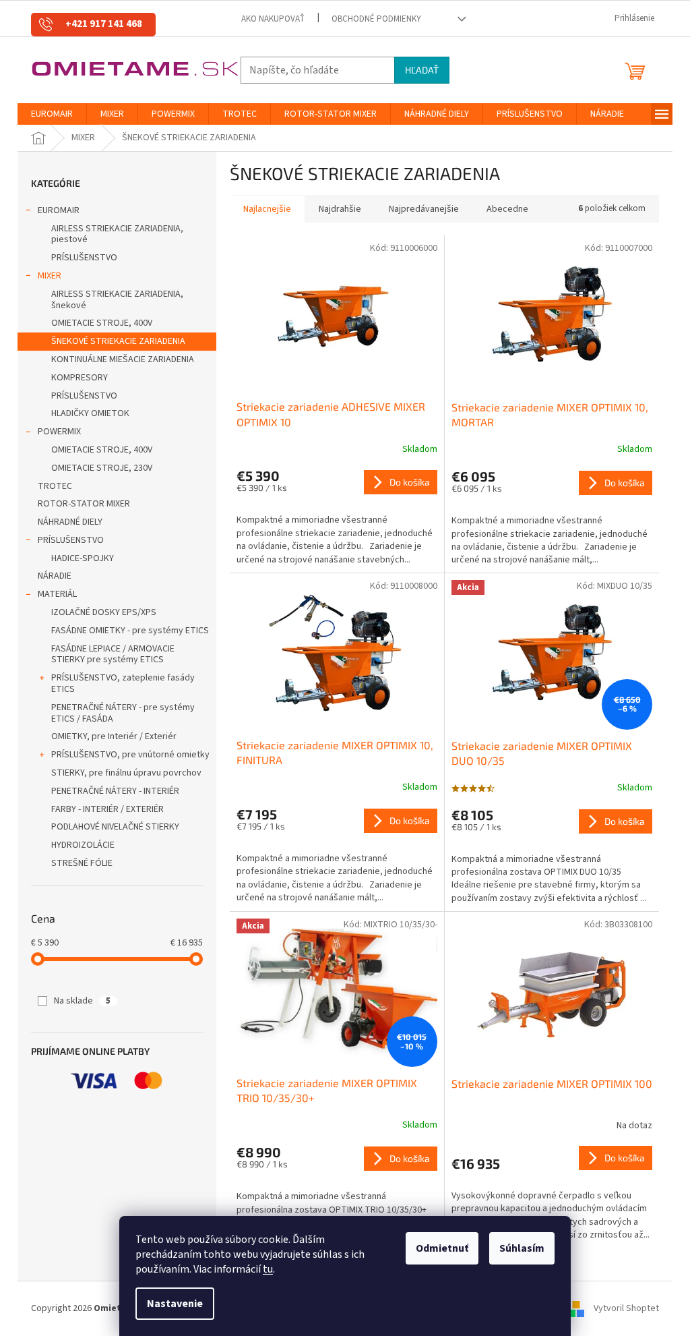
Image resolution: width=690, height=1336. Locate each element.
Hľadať (422, 70)
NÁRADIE (54, 576)
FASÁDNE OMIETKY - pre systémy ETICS (130, 630)
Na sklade (82, 1001)
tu (268, 1269)
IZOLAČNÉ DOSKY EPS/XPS (103, 612)
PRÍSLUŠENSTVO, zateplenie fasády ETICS (123, 683)
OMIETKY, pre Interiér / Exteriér (114, 736)
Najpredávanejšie (424, 209)
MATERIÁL (57, 594)
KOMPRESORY (79, 377)
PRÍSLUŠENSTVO (84, 257)
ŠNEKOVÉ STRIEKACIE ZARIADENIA (118, 341)
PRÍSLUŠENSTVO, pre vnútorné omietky (130, 754)
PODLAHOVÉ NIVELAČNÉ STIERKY (115, 827)
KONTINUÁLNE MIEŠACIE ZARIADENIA (122, 359)
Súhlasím (521, 1248)
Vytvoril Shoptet (626, 1308)
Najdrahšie (340, 209)
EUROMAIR (59, 210)
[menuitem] (52, 114)
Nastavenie (175, 1303)
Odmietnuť (442, 1248)
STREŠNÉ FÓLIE (82, 863)
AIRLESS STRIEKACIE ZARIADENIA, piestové (117, 234)
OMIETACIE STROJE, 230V (101, 468)
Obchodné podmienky (376, 19)
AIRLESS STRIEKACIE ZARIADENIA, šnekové (117, 299)
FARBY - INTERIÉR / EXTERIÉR (107, 809)
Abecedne (507, 209)
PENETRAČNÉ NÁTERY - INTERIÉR (115, 791)
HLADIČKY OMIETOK (90, 413)
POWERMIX (59, 431)
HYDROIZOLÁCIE (83, 845)
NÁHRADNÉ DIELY (70, 522)
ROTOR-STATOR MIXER (84, 504)
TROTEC (55, 486)
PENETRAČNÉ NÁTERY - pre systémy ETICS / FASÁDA (123, 713)
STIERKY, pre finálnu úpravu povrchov (126, 773)
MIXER (49, 276)
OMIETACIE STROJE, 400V (101, 323)
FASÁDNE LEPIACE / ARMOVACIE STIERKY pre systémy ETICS (113, 654)
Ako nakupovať (273, 19)
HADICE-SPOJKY (82, 558)
